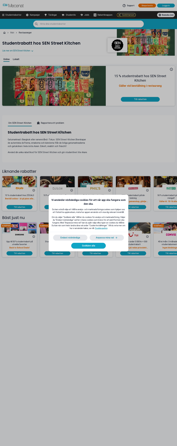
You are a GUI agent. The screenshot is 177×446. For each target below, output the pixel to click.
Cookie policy (101, 228)
